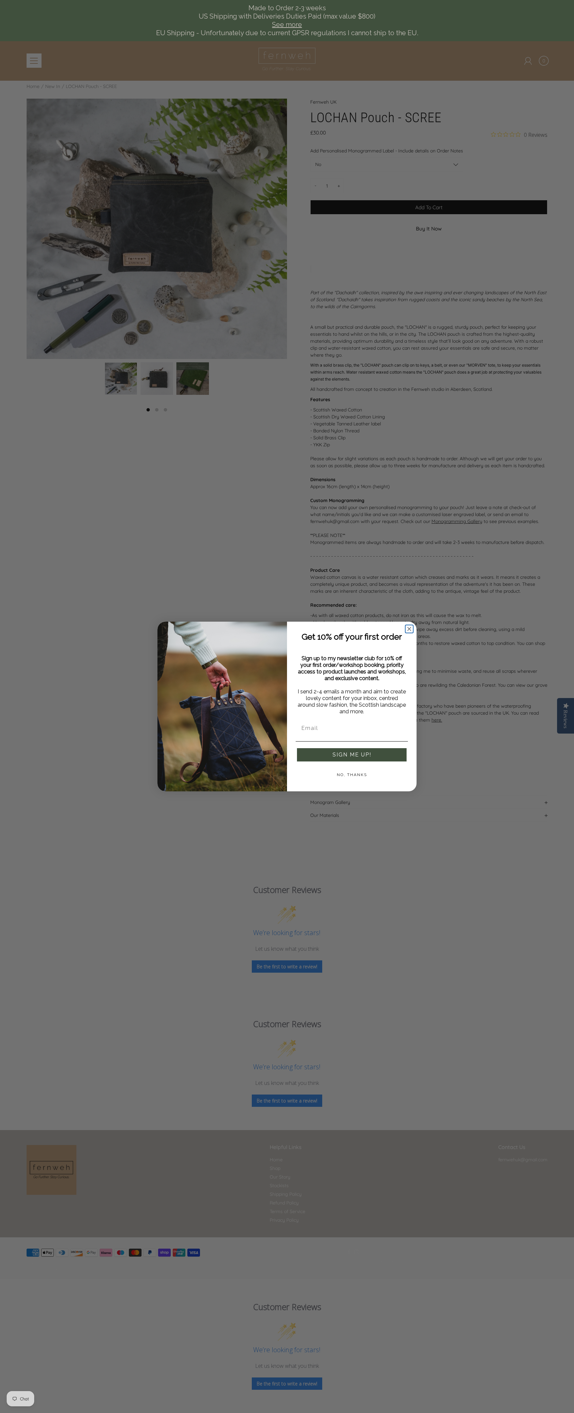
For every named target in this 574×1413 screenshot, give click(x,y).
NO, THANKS (352, 774)
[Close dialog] (409, 629)
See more (287, 25)
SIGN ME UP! (352, 754)
